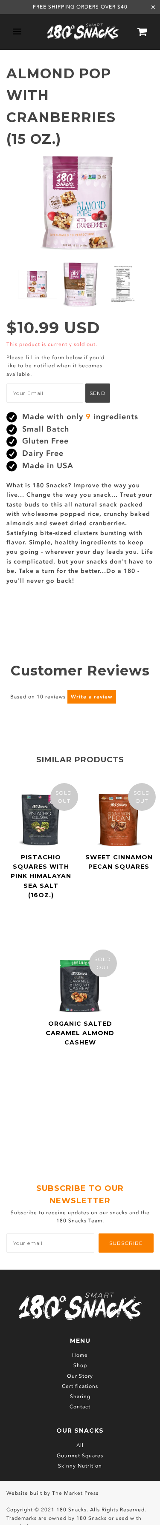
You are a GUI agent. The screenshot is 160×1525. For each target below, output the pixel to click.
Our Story (80, 1376)
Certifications (80, 1386)
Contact (80, 1406)
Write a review (92, 696)
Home (80, 1355)
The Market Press (75, 1493)
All (80, 1445)
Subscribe (126, 1243)
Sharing (80, 1396)
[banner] (83, 32)
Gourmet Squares (80, 1455)
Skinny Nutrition (80, 1465)
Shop (80, 1365)
